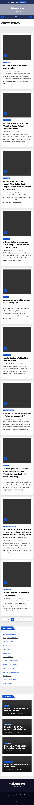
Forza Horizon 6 (7, 62)
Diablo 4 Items (7, 653)
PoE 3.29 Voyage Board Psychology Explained (15, 747)
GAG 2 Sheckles (8, 683)
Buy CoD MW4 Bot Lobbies (11, 672)
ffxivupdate (17, 8)
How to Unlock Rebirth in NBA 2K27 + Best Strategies (16, 710)
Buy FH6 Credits (8, 641)
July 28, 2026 (9, 732)
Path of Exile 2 (6, 178)
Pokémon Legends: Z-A (8, 410)
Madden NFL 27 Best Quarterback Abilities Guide (14, 729)
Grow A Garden (6, 354)
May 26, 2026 (7, 192)
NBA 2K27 (7, 705)
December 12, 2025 (10, 419)
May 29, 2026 (7, 131)
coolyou (16, 71)
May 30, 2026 (7, 71)
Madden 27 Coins (8, 657)
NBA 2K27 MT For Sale (10, 664)
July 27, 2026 (9, 750)
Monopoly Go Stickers (9, 634)
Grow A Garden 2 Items (9, 679)
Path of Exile (8, 743)
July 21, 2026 (9, 769)
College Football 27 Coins (10, 638)
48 (25, 620)
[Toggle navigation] (16, 17)
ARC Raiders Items (8, 668)
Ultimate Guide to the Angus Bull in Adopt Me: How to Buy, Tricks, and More (16, 245)
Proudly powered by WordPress (12, 795)
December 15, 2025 (10, 363)
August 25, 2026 (10, 713)
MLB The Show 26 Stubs (10, 660)
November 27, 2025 (10, 480)
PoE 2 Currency (7, 649)
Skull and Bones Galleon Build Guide (16, 765)
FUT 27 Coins (7, 645)
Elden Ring (5, 296)
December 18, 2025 (10, 250)
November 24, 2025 (10, 540)
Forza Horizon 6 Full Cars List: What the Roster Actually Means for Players (15, 126)
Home (17, 801)
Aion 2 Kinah (7, 676)
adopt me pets (6, 238)
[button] (28, 17)
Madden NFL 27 (8, 724)
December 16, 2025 (10, 306)
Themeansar (17, 797)
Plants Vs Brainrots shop (9, 526)
